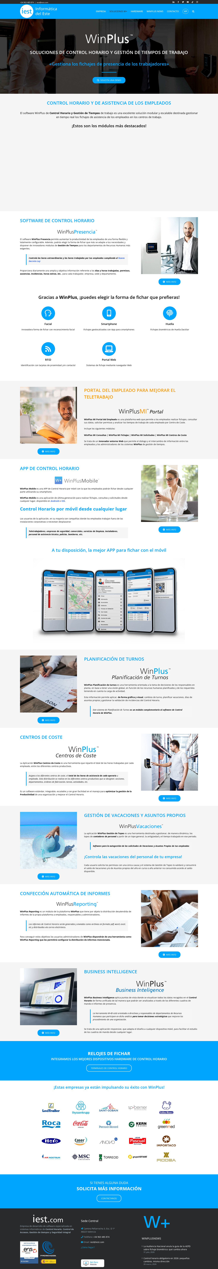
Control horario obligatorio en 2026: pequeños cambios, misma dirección (167, 1260)
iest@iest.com (42, 2)
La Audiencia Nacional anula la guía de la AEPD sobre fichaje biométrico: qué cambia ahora (167, 1248)
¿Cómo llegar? (88, 1247)
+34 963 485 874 (101, 1236)
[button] (193, 11)
